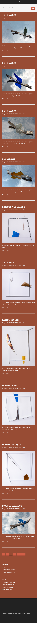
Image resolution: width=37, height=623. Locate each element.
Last (23, 554)
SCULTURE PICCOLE (16, 508)
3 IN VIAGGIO (9, 63)
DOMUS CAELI (9, 385)
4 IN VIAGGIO (9, 15)
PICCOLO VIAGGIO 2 (12, 505)
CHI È (4, 567)
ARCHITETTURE (7, 589)
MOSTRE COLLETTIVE (9, 570)
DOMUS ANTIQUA (11, 444)
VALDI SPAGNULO (9, 8)
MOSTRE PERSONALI (9, 572)
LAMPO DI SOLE (10, 319)
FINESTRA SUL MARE (13, 206)
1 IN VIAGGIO (8, 158)
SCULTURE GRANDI (16, 18)
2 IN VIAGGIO (9, 110)
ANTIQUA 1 (8, 262)
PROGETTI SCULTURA (9, 582)
